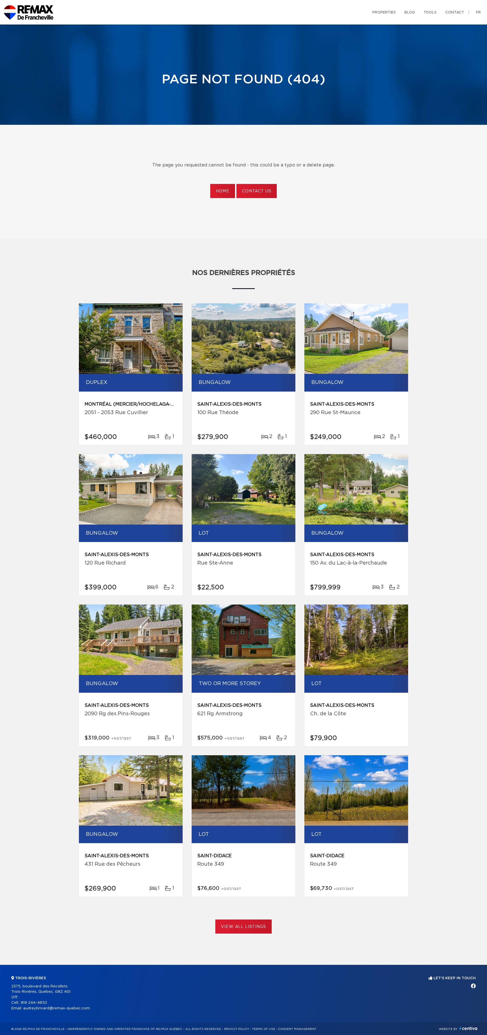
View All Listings (243, 927)
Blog (409, 12)
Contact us (256, 191)
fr (478, 12)
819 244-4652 (34, 1003)
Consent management (297, 1029)
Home (222, 191)
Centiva (468, 1028)
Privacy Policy (236, 1029)
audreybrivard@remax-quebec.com (56, 1008)
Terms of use (263, 1029)
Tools (430, 12)
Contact (454, 12)
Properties (384, 12)
